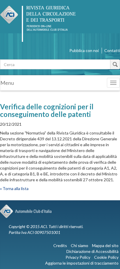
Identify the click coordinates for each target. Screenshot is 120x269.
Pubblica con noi (84, 50)
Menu (7, 83)
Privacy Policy (78, 257)
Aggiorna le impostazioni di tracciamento (82, 263)
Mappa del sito (105, 245)
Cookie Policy (106, 257)
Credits (60, 245)
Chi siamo (79, 245)
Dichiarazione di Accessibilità (92, 251)
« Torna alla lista (14, 188)
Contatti (112, 50)
